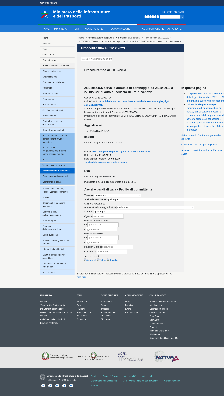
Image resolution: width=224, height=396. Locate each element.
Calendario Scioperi (158, 309)
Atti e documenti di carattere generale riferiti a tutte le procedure (55, 139)
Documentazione (157, 323)
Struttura (88, 211)
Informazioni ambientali (53, 249)
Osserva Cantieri (157, 312)
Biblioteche (154, 334)
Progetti (153, 327)
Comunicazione (120, 28)
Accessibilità (130, 376)
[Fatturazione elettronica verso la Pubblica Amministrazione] (166, 356)
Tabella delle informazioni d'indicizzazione (105, 162)
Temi (76, 28)
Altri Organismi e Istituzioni (52, 319)
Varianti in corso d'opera (54, 165)
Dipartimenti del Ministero (52, 309)
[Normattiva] (130, 356)
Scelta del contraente (95, 199)
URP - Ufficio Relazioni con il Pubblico (141, 381)
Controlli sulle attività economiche (52, 123)
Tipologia (89, 195)
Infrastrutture (82, 301)
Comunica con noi (172, 381)
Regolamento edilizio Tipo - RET (164, 338)
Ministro (43, 301)
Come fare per (94, 28)
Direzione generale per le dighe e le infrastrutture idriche (121, 151)
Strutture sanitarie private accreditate (54, 256)
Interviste (129, 305)
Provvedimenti (49, 116)
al (85, 229)
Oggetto (88, 216)
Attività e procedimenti (53, 110)
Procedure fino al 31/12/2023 (157, 38)
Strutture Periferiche (49, 323)
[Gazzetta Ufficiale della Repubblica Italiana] (94, 356)
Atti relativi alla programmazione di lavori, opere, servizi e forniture (54, 150)
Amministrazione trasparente (101, 38)
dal (85, 224)
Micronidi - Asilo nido (159, 331)
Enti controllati (49, 105)
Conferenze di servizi (52, 182)
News (128, 301)
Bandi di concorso (51, 93)
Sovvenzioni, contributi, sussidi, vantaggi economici (55, 190)
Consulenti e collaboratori (54, 82)
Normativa (154, 320)
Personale (47, 88)
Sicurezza (81, 319)
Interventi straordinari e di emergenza (54, 265)
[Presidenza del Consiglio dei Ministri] (57, 356)
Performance (48, 99)
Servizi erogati (49, 221)
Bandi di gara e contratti (129, 38)
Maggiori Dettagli (93, 247)
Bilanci (46, 197)
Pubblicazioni (131, 312)
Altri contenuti (49, 272)
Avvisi (45, 159)
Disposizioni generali (52, 71)
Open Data (154, 316)
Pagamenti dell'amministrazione (52, 227)
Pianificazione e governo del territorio (56, 242)
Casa (79, 305)
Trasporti (81, 309)
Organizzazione (50, 77)
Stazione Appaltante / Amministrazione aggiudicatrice (100, 205)
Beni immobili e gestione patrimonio (54, 204)
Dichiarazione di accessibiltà (104, 381)
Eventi (128, 309)
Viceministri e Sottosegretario (53, 305)
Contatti (179, 12)
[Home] (45, 14)
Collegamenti (157, 295)
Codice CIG (90, 251)
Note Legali (147, 376)
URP (169, 12)
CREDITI (81, 277)
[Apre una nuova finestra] (90, 260)
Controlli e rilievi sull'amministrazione (52, 213)
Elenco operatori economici (55, 176)
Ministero (60, 28)
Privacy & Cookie (111, 376)
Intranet (94, 385)
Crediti (94, 376)
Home (46, 28)
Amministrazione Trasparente (161, 28)
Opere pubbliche (50, 235)
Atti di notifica (155, 305)
